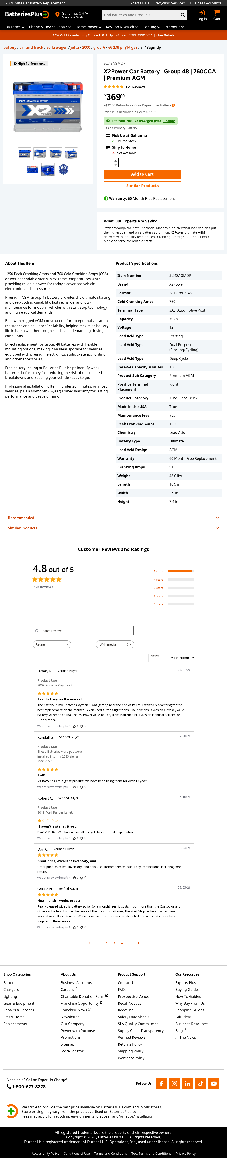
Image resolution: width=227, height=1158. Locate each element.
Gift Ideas (183, 1016)
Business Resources (192, 1023)
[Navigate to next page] (138, 942)
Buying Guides (187, 989)
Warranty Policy (131, 1058)
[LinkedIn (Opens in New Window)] (187, 1083)
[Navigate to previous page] (89, 942)
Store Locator (72, 1051)
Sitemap (67, 1044)
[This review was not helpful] (81, 726)
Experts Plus (139, 3)
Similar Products (142, 185)
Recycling (126, 1010)
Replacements (15, 1023)
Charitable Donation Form (83, 996)
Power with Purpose (78, 1030)
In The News (185, 1037)
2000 (86, 47)
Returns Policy (130, 1044)
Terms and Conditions (110, 1153)
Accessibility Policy (45, 1153)
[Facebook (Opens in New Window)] (161, 1083)
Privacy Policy (186, 1153)
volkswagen (57, 47)
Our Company (72, 1023)
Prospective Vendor (134, 996)
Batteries (10, 982)
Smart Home (14, 1016)
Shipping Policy (130, 1051)
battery (9, 47)
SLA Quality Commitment (139, 1023)
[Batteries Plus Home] (27, 15)
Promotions (71, 1037)
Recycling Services (170, 3)
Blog (179, 1030)
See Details (166, 35)
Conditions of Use (77, 1153)
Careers (68, 989)
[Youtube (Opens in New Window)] (213, 1083)
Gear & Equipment (18, 1003)
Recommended (21, 517)
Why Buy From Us (190, 1003)
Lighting (10, 996)
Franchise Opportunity (80, 1003)
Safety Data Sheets (133, 1016)
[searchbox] (87, 630)
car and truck (31, 47)
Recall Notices (129, 1003)
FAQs (122, 989)
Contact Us (127, 982)
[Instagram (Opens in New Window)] (174, 1083)
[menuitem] (15, 27)
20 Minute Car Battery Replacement (35, 3)
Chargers (11, 989)
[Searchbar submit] (182, 14)
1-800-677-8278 (29, 1086)
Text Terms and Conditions (151, 1153)
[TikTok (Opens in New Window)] (200, 1083)
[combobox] (52, 644)
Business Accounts (205, 3)
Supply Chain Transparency (141, 1030)
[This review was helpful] (74, 726)
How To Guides (188, 996)
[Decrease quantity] (115, 164)
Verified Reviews (131, 1037)
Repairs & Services (18, 1010)
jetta (75, 47)
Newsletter (70, 1016)
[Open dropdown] (173, 105)
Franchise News (74, 1010)
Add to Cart (142, 174)
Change (169, 121)
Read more (47, 720)
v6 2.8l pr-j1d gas (122, 47)
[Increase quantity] (115, 160)
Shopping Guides (189, 1010)
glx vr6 (99, 47)
